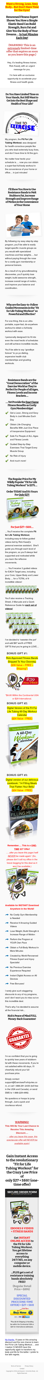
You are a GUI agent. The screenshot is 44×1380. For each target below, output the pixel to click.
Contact (22, 1369)
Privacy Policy (29, 1366)
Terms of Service (16, 1366)
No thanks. (10, 1339)
